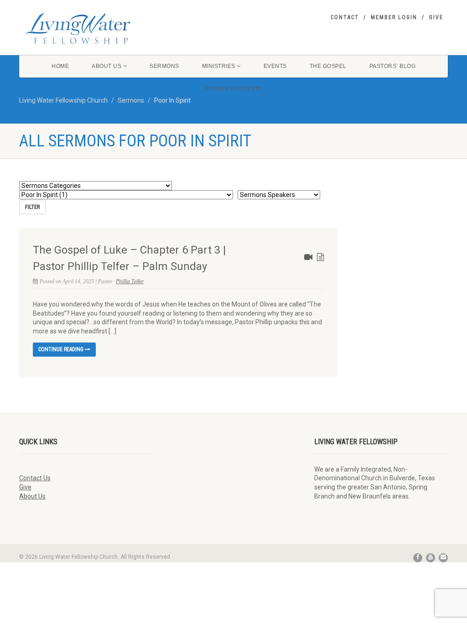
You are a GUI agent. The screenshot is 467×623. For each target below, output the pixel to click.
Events (275, 66)
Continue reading (61, 349)
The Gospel (328, 66)
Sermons (164, 66)
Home (60, 66)
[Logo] (86, 28)
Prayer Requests (233, 89)
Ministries (218, 66)
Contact (345, 17)
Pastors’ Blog (392, 66)
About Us (106, 66)
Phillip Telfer (130, 281)
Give (436, 17)
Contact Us (35, 478)
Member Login (394, 17)
